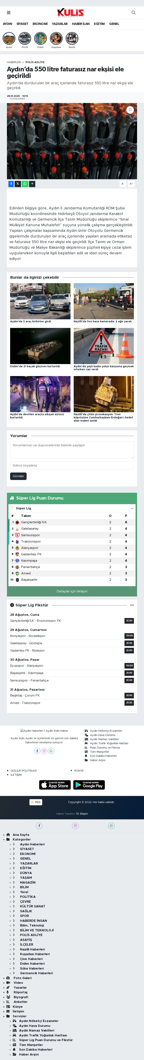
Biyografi (20, 997)
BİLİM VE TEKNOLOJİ (36, 930)
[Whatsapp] (51, 751)
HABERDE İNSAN (33, 920)
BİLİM (24, 887)
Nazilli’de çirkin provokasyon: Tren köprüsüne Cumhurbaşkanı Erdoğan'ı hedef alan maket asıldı (103, 417)
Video (18, 982)
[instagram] (75, 826)
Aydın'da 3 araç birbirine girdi (30, 321)
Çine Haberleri (31, 959)
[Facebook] (37, 751)
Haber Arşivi (97, 760)
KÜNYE (79, 770)
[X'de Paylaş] (18, 184)
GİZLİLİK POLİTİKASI (24, 770)
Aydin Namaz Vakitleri (104, 739)
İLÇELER (26, 944)
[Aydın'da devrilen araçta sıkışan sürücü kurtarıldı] (40, 394)
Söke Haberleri (31, 968)
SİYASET (22, 24)
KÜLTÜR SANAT (32, 906)
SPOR (24, 915)
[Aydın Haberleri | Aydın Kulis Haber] (70, 13)
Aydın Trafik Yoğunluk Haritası (109, 743)
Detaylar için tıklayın (72, 591)
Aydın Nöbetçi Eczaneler (106, 730)
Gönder (18, 476)
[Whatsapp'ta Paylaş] (25, 184)
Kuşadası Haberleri (34, 954)
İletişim (18, 1011)
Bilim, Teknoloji (31, 925)
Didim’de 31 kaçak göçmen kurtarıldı (35, 366)
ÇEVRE (25, 901)
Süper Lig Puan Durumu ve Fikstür (46, 1040)
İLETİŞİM (16, 774)
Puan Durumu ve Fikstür (105, 747)
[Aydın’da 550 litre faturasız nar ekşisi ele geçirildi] (72, 141)
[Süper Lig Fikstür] (132, 605)
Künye (18, 1006)
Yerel (23, 892)
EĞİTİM (99, 24)
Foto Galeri (22, 978)
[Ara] (133, 12)
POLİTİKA (27, 896)
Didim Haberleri (32, 963)
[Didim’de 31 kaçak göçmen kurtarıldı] (40, 345)
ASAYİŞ (25, 939)
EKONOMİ (40, 24)
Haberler (14, 62)
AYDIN (7, 24)
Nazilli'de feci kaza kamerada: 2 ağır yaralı (103, 321)
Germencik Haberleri (36, 973)
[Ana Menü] (8, 12)
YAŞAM (25, 877)
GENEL (114, 24)
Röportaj (20, 992)
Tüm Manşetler (99, 751)
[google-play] (89, 784)
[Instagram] (44, 751)
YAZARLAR (60, 24)
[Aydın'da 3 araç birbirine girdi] (40, 301)
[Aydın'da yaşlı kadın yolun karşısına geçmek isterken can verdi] (104, 345)
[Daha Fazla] (32, 184)
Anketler (20, 1001)
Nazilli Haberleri (32, 949)
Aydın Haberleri (32, 844)
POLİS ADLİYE (35, 62)
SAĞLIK (25, 911)
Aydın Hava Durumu (102, 735)
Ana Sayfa (21, 834)
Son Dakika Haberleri (103, 756)
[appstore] (55, 784)
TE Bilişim (82, 813)
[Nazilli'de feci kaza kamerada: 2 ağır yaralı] (104, 301)
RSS (37, 802)
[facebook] (39, 826)
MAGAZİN (27, 882)
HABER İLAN (81, 24)
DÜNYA (25, 873)
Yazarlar (20, 987)
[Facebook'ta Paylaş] (11, 184)
